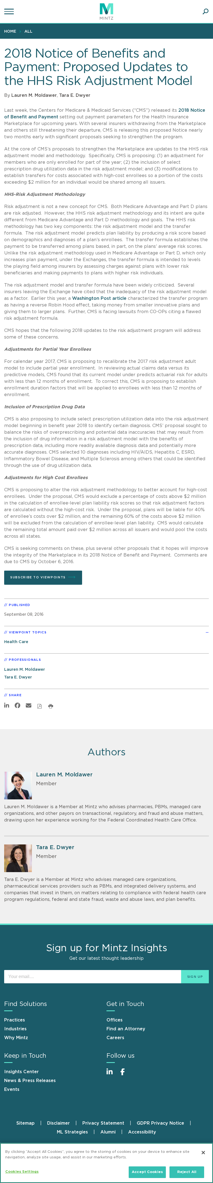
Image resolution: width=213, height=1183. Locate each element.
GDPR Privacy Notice (160, 1123)
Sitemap (25, 1123)
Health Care (16, 642)
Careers (115, 1038)
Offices (114, 1020)
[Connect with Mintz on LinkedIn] (112, 1074)
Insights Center (21, 1072)
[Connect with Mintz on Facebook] (125, 1074)
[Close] (203, 1152)
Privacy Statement (103, 1123)
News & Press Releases (30, 1080)
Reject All (186, 1172)
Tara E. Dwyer (74, 95)
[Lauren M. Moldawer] (18, 785)
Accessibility (142, 1132)
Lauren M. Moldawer (34, 95)
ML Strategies (72, 1132)
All (28, 31)
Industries (15, 1029)
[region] (106, 1163)
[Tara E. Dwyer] (18, 858)
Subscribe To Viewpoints (38, 577)
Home (10, 31)
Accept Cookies (147, 1172)
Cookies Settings (22, 1172)
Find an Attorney (125, 1029)
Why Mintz (16, 1038)
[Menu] (9, 11)
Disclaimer (58, 1123)
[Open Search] (205, 12)
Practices (14, 1020)
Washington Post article (99, 298)
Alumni (108, 1132)
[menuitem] (11, 31)
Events (11, 1089)
